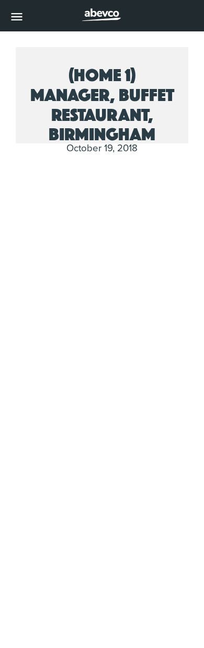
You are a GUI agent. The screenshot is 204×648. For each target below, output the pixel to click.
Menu (16, 16)
